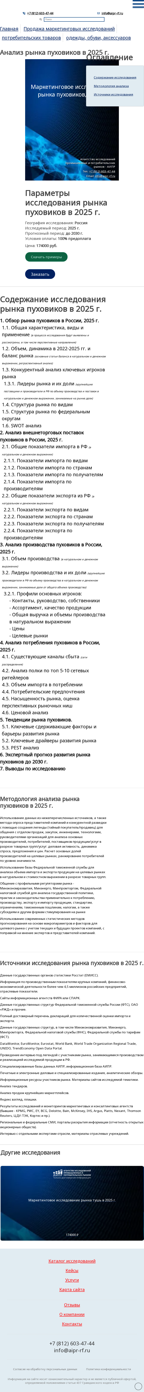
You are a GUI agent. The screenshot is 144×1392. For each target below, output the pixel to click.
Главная (9, 28)
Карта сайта (72, 1289)
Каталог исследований (72, 1261)
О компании (72, 1314)
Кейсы (72, 1270)
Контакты (72, 1324)
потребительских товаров (31, 37)
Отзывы (72, 1305)
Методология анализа (111, 86)
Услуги (72, 1280)
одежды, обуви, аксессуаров (98, 37)
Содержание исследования (115, 77)
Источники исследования (113, 94)
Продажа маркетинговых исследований (69, 28)
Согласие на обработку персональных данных (45, 1369)
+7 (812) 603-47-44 (40, 13)
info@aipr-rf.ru (112, 13)
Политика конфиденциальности (108, 1369)
